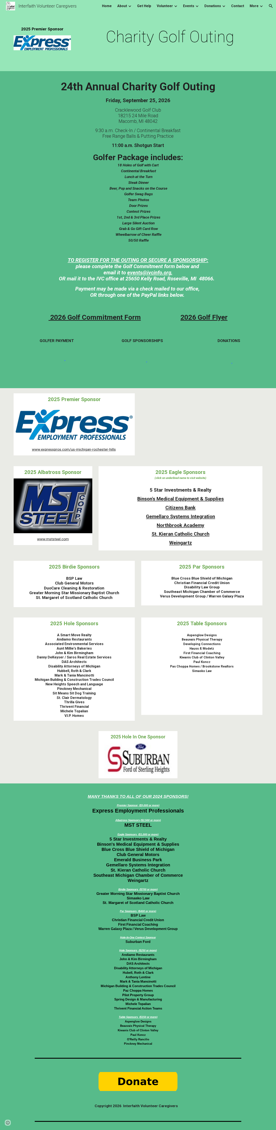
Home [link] (107, 6)
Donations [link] (212, 6)
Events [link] (188, 6)
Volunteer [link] (165, 6)
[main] (42, 29)
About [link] (122, 6)
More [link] (254, 6)
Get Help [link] (144, 6)
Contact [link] (237, 6)
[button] (271, 6)
